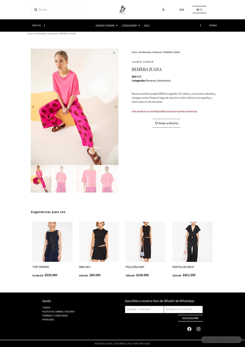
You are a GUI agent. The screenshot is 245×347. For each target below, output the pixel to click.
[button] (107, 25)
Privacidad (48, 319)
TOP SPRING (40, 267)
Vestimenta (40, 33)
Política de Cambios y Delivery (58, 311)
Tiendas (46, 307)
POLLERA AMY (135, 267)
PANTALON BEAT (183, 267)
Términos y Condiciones (55, 315)
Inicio (30, 33)
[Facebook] (189, 329)
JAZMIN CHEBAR (143, 61)
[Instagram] (198, 329)
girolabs (144, 343)
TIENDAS (213, 25)
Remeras (53, 33)
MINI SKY (85, 267)
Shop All (36, 25)
